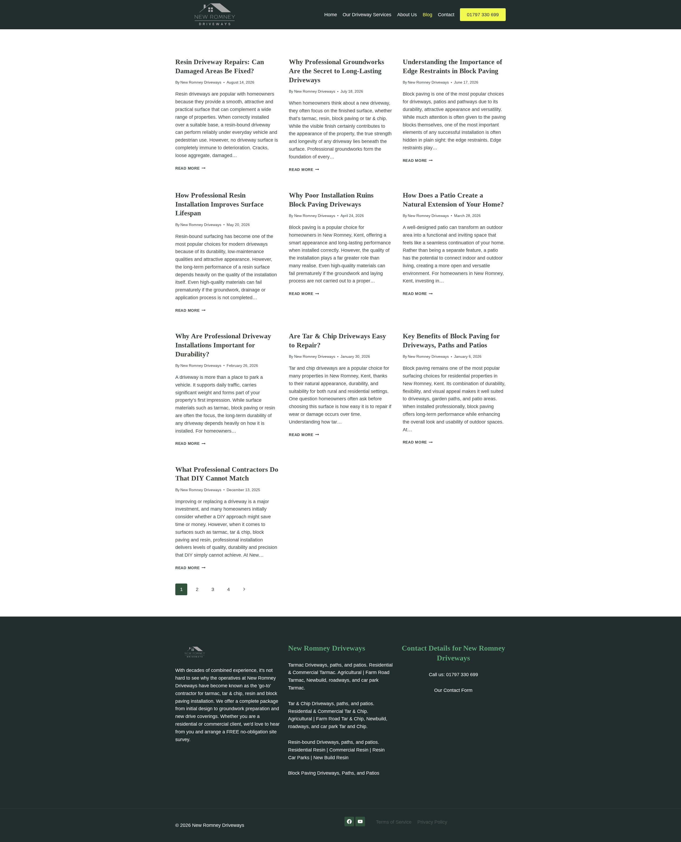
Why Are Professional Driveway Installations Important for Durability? (223, 345)
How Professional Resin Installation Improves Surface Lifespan (219, 204)
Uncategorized (191, 53)
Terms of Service (394, 822)
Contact (446, 14)
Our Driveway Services (367, 14)
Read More (190, 168)
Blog (427, 14)
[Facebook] (349, 821)
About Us (407, 14)
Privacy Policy (432, 822)
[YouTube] (360, 821)
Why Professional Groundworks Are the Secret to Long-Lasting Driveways (336, 71)
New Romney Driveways (200, 82)
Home (330, 14)
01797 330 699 (483, 14)
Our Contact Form (453, 690)
